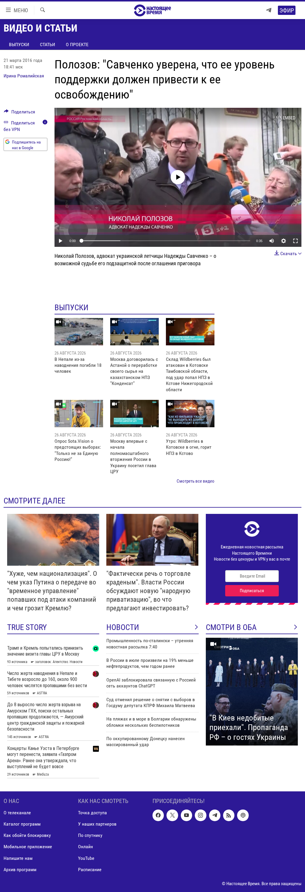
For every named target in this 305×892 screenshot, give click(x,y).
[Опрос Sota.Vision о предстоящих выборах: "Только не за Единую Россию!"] (79, 413)
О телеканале (17, 813)
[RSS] (228, 815)
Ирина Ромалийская (24, 76)
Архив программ (20, 869)
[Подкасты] (242, 815)
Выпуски (19, 44)
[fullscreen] (295, 241)
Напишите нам (18, 858)
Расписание (90, 869)
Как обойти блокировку (27, 835)
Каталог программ (22, 824)
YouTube (86, 858)
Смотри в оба (231, 627)
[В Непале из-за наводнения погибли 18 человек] (79, 331)
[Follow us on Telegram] (214, 815)
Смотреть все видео (195, 481)
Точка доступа (92, 813)
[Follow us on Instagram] (200, 815)
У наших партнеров (97, 824)
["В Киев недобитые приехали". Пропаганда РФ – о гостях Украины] (252, 692)
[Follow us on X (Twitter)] (172, 815)
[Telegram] (268, 10)
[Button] (19, 113)
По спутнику (90, 835)
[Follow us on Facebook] (158, 815)
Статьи (47, 44)
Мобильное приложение (28, 847)
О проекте (77, 44)
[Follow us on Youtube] (186, 815)
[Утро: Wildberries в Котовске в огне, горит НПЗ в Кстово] (190, 413)
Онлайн (85, 847)
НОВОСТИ (122, 627)
